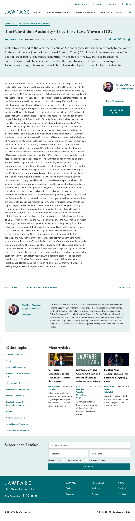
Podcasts (70, 494)
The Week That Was (97, 460)
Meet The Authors (115, 101)
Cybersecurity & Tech (16, 383)
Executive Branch (14, 396)
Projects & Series (84, 12)
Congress (11, 361)
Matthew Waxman (14, 39)
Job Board (96, 488)
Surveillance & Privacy (16, 424)
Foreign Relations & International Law (34, 23)
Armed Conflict (11, 23)
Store (112, 4)
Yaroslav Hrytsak (80, 393)
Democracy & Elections (16, 389)
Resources (104, 12)
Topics (37, 12)
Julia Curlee (109, 386)
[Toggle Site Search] (130, 11)
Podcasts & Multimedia (58, 12)
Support (98, 4)
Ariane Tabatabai (108, 390)
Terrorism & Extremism (16, 430)
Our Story (122, 488)
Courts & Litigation (15, 367)
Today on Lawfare (74, 460)
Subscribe (81, 4)
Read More (26, 315)
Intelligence (12, 411)
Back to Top (124, 287)
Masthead (122, 494)
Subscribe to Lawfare (116, 111)
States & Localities (15, 418)
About (119, 12)
